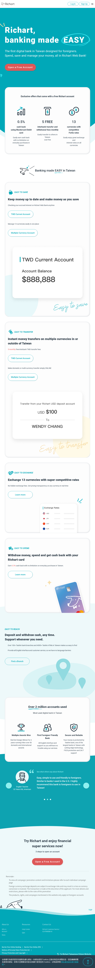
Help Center (26, 929)
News (3, 935)
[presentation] (9, 786)
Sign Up (84, 4)
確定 (88, 962)
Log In (73, 4)
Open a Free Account (20, 67)
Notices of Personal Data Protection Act (16, 950)
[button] (44, 799)
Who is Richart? (4, 930)
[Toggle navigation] (92, 4)
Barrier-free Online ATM (32, 947)
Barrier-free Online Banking (11, 947)
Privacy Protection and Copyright (13, 953)
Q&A (23, 933)
